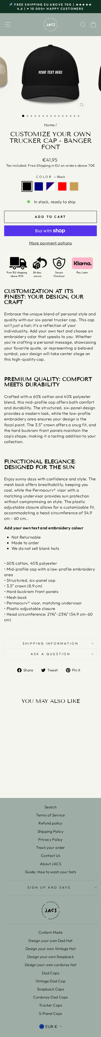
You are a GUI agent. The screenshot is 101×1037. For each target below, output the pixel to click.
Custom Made (50, 932)
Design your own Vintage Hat (50, 948)
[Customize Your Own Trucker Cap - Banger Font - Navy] (16, 781)
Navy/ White (50, 186)
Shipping (43, 165)
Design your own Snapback (50, 956)
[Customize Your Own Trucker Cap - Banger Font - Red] (27, 781)
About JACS (50, 864)
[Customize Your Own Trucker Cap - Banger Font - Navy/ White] (22, 781)
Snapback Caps (50, 989)
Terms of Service (50, 815)
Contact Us (50, 855)
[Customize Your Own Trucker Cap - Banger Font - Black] (10, 781)
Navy (39, 186)
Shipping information (51, 643)
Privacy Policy (50, 839)
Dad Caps (50, 973)
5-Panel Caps (50, 1013)
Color (50, 177)
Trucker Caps (50, 1005)
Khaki (74, 186)
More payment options (50, 242)
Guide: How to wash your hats (50, 872)
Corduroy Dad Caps (50, 997)
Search (50, 807)
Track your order (50, 847)
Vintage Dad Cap (50, 981)
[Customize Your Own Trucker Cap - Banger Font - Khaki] (33, 781)
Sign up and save (49, 887)
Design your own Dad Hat (50, 940)
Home (49, 125)
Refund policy (50, 823)
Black (27, 186)
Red (62, 186)
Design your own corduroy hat (50, 964)
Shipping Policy (50, 831)
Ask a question (50, 654)
